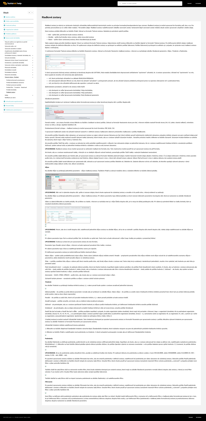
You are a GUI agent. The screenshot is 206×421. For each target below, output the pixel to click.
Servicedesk (198, 417)
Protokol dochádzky (11, 90)
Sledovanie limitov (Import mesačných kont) (16, 60)
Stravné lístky (10, 106)
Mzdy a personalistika (12, 21)
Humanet (191, 417)
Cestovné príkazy (11, 25)
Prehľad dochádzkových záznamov (15, 82)
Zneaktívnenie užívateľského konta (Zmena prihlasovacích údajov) (16, 52)
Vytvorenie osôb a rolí (10, 46)
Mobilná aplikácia (11, 34)
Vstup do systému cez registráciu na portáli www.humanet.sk (16, 43)
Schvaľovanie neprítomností (14, 101)
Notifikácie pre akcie (10, 97)
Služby (6, 95)
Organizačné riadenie (12, 29)
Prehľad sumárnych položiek (13, 85)
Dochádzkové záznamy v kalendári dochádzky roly (18, 55)
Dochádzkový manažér (10, 70)
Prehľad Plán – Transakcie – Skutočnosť (16, 87)
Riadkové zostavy (10, 92)
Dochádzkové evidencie (11, 72)
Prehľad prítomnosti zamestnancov (15, 80)
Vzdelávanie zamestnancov (14, 110)
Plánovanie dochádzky (10, 67)
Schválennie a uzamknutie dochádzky (14, 62)
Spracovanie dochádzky (13, 38)
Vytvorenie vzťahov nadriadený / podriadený (16, 65)
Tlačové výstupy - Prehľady (12, 77)
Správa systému (10, 17)
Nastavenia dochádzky (10, 75)
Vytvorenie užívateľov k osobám (13, 48)
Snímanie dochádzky (10, 58)
